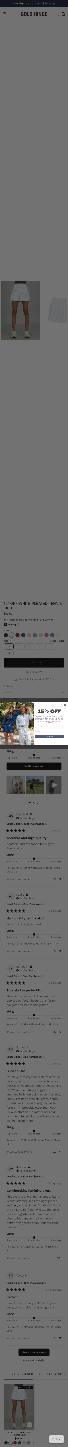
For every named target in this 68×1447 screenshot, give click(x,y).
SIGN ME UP (49, 736)
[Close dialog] (65, 705)
